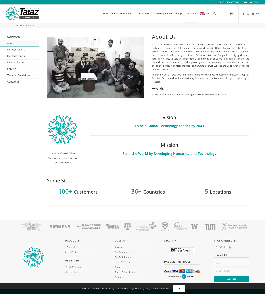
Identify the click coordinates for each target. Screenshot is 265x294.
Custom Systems (73, 272)
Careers (118, 267)
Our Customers (122, 252)
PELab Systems (73, 266)
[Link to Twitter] (220, 247)
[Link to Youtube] (257, 13)
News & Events (122, 262)
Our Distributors (123, 257)
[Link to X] (248, 13)
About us (119, 247)
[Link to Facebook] (243, 13)
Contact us (120, 277)
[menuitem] (222, 2)
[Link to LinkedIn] (252, 13)
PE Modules (71, 247)
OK (179, 288)
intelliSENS (70, 252)
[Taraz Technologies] (22, 13)
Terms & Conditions (125, 272)
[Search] (214, 13)
